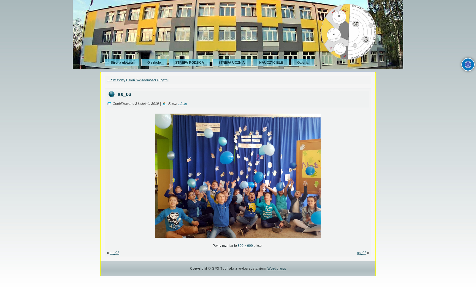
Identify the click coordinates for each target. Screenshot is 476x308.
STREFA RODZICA (189, 63)
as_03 (124, 94)
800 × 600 (245, 246)
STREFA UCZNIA (231, 63)
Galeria (303, 63)
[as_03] (238, 239)
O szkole (154, 63)
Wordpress (276, 268)
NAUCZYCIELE (271, 63)
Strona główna (122, 63)
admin (182, 104)
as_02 (361, 253)
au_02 (114, 253)
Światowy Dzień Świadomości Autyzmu (138, 80)
